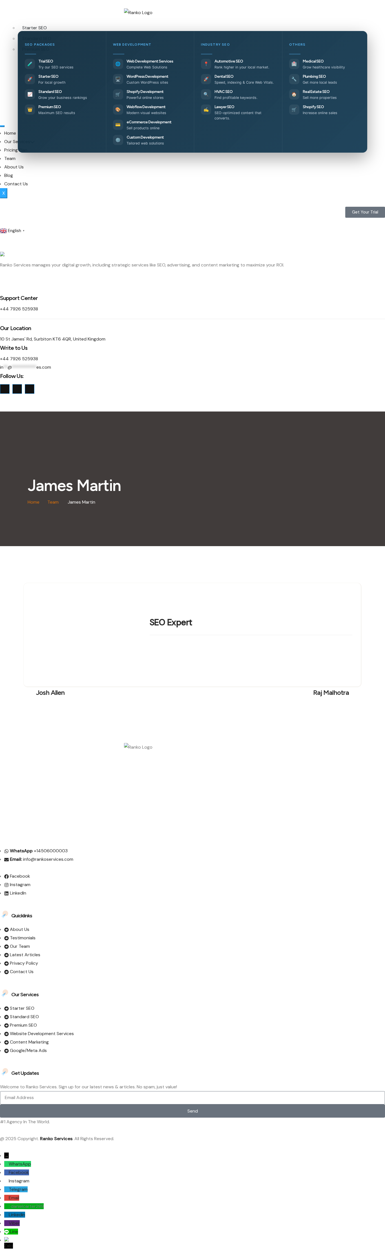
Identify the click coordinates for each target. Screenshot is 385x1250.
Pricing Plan (15, 150)
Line (14, 1232)
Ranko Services (56, 1139)
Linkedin (17, 1215)
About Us (14, 167)
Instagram (19, 1181)
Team (10, 158)
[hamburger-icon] (2, 126)
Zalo (8, 1246)
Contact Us (16, 184)
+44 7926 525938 (19, 309)
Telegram (18, 1189)
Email (14, 1198)
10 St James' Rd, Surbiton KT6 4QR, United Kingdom (52, 339)
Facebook (19, 1172)
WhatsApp (20, 1164)
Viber (14, 1223)
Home (10, 133)
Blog (8, 175)
